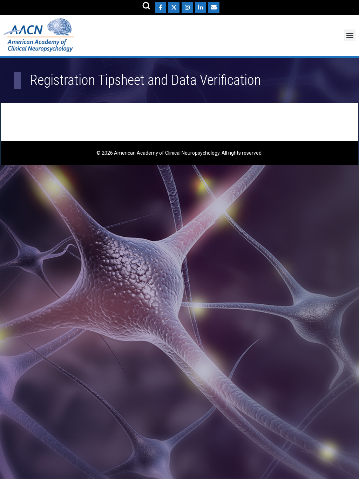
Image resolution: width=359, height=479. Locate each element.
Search (146, 5)
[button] (349, 35)
